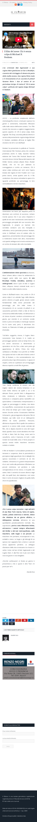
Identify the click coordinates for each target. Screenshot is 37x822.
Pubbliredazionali (9, 653)
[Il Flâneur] (18, 12)
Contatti (19, 2)
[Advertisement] (18, 593)
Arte (33, 62)
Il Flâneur (5, 2)
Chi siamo (12, 2)
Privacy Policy (27, 2)
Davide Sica (14, 62)
